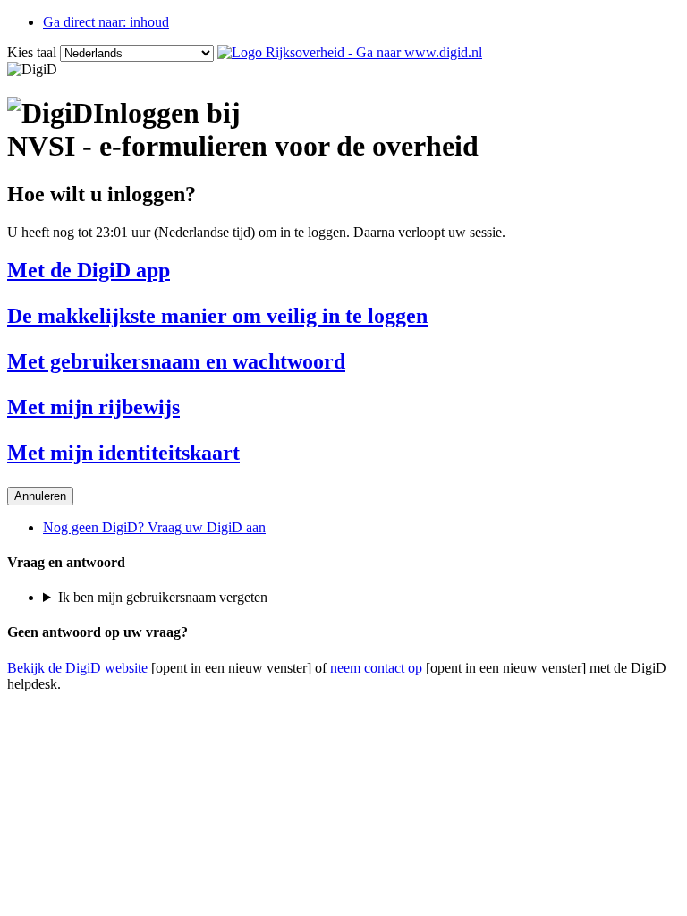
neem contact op (376, 667)
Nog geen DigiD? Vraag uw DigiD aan (154, 527)
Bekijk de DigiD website (77, 667)
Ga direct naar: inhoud (106, 22)
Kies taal (31, 52)
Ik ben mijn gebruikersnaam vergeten (162, 597)
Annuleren (40, 496)
